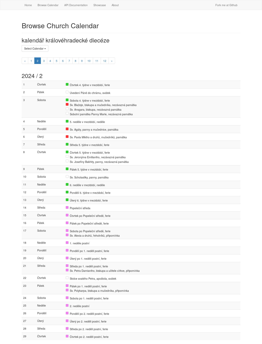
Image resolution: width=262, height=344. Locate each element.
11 (96, 61)
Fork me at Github (226, 5)
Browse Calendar (48, 5)
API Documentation (76, 5)
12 (104, 61)
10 (89, 61)
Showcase (99, 5)
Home (28, 5)
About (115, 5)
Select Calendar (34, 48)
